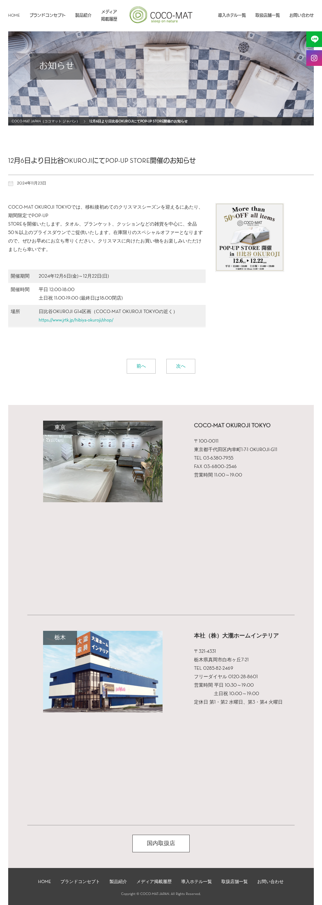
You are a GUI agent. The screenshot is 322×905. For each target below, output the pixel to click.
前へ (141, 366)
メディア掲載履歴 (109, 15)
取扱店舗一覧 (267, 15)
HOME (14, 15)
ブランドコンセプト (48, 15)
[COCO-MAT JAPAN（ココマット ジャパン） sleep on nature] (161, 21)
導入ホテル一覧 (232, 15)
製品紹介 (83, 15)
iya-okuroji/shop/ (97, 320)
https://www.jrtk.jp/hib (60, 320)
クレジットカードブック (161, 887)
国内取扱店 (161, 843)
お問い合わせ (301, 15)
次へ (181, 366)
